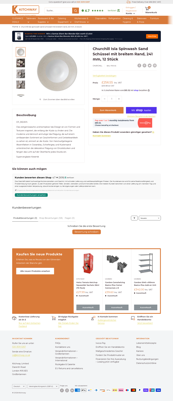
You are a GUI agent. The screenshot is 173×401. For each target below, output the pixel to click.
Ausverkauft (88, 307)
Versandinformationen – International (66, 359)
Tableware (31, 18)
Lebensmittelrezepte (146, 343)
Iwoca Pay (101, 343)
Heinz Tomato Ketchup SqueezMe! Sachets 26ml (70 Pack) (87, 285)
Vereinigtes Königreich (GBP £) (41, 386)
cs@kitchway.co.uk (21, 355)
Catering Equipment (63, 20)
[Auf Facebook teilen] (139, 65)
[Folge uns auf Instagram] (67, 390)
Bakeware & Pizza (142, 20)
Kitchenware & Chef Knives (81, 20)
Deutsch (17, 386)
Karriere (140, 351)
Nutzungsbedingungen (147, 359)
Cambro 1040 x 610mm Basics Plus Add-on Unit (145, 283)
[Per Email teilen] (155, 65)
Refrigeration (114, 18)
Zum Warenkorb (108, 110)
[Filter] (134, 218)
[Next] (160, 281)
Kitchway (80, 279)
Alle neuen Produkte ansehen (35, 271)
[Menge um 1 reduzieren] (104, 99)
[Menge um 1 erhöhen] (119, 99)
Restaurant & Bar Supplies (46, 20)
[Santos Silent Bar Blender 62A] (19, 36)
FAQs (57, 343)
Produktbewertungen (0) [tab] (25, 218)
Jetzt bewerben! (145, 323)
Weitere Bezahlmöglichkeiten (141, 116)
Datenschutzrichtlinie (146, 363)
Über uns (140, 355)
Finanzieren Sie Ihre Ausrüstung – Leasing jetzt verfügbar (111, 360)
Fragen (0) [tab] (69, 218)
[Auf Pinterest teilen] (144, 65)
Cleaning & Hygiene (128, 20)
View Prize (152, 36)
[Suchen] (75, 11)
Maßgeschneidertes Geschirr (109, 351)
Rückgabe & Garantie (65, 364)
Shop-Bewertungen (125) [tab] (51, 218)
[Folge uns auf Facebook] (62, 390)
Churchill (97, 66)
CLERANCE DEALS (17, 20)
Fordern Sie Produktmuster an (110, 355)
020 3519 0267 (83, 2)
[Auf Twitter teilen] (150, 65)
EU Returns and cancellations (69, 368)
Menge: (96, 99)
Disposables (100, 18)
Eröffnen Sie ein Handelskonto (110, 347)
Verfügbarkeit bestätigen (104, 75)
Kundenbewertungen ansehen (31, 195)
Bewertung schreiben (87, 232)
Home (15, 26)
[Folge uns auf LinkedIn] (72, 390)
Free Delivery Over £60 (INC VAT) (146, 2)
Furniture (154, 18)
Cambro (108, 279)
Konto (129, 13)
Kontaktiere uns (62, 347)
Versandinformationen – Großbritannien (66, 352)
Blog (138, 347)
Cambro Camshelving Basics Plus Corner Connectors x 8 (115, 285)
